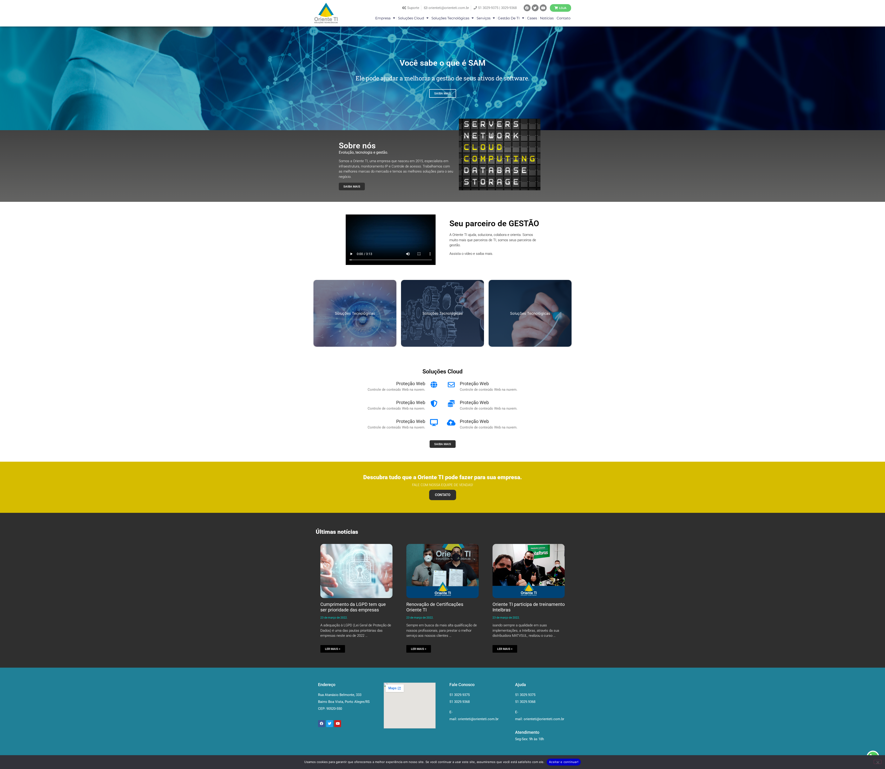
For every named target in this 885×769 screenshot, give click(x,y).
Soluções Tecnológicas (450, 18)
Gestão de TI (509, 18)
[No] (878, 762)
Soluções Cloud (411, 18)
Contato (563, 18)
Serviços (483, 18)
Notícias (547, 18)
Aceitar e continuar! (563, 762)
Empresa (383, 18)
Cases (532, 18)
